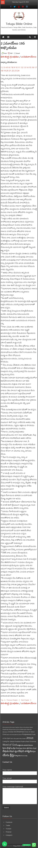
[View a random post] (35, 37)
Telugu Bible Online (19, 24)
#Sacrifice (29, 729)
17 (35, 67)
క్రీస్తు (12, 748)
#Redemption (23, 729)
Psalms (23, 741)
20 (7, 71)
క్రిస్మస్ (9, 748)
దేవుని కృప (13, 751)
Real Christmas (31, 741)
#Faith (31, 727)
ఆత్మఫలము (20, 745)
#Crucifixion (26, 727)
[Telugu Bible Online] (3, 37)
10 (16, 67)
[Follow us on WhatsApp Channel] (4, 843)
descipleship (15, 734)
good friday (19, 738)
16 (33, 67)
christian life (12, 732)
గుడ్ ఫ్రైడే (34, 748)
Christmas (20, 732)
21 (10, 71)
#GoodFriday (6, 729)
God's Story (13, 738)
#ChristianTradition (14, 727)
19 (4, 71)
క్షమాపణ (29, 748)
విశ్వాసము (18, 755)
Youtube (8, 829)
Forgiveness (26, 734)
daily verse (9, 734)
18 (2, 71)
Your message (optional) (13, 786)
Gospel (23, 738)
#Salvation (5, 732)
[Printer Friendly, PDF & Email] (10, 53)
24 (18, 71)
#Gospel (11, 729)
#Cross (21, 727)
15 (30, 67)
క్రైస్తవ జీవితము (23, 748)
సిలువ (22, 755)
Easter (20, 734)
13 (25, 67)
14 (27, 67)
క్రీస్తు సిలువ (16, 748)
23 (15, 71)
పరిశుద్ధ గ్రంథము (10, 57)
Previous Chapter (12, 700)
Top (2, 700)
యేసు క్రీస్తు (9, 755)
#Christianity (6, 727)
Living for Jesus (8, 741)
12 (22, 67)
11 (19, 67)
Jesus (29, 738)
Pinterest (8, 832)
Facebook (9, 822)
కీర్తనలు (5, 748)
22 (13, 71)
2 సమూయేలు (28, 57)
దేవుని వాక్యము (25, 751)
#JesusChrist (16, 729)
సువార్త (25, 755)
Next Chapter (25, 700)
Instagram (9, 835)
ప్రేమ (34, 751)
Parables (17, 741)
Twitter (8, 825)
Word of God (10, 744)
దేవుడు (6, 751)
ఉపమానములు (28, 745)
